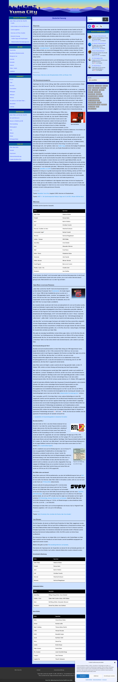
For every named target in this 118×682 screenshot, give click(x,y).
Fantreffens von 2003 (45, 168)
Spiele (99, 102)
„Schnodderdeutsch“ (44, 48)
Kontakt (12, 150)
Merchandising (14, 124)
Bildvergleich (13, 127)
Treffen (104, 104)
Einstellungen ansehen (109, 676)
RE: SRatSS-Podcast (96, 65)
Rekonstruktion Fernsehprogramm (20, 42)
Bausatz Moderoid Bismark (98, 51)
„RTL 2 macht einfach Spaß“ (44, 445)
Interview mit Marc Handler (18, 33)
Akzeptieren (83, 676)
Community (96, 87)
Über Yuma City (18, 670)
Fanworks (97, 92)
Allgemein (98, 85)
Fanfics (90, 92)
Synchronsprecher (94, 104)
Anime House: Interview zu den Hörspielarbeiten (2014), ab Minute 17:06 (52, 75)
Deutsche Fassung (59, 18)
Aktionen (12, 94)
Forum (11, 79)
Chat (11, 82)
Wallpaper (12, 91)
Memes (12, 97)
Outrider (12, 59)
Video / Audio (13, 68)
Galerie (12, 65)
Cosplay (103, 87)
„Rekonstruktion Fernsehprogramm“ (69, 393)
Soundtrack (92, 102)
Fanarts (101, 90)
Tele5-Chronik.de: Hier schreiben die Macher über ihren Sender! (54, 514)
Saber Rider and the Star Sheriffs (18, 21)
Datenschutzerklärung (97, 679)
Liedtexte (12, 71)
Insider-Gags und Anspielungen (19, 38)
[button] (115, 662)
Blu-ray (105, 85)
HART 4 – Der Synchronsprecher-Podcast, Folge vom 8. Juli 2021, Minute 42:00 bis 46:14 (60, 196)
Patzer (11, 136)
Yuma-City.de (92, 108)
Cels (11, 130)
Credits (12, 23)
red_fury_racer (97, 40)
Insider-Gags (61, 146)
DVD (82, 475)
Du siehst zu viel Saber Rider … (18, 100)
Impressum (104, 679)
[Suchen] (105, 19)
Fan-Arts (12, 85)
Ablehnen (96, 676)
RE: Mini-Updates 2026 (97, 58)
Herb (95, 63)
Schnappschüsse (14, 139)
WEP (97, 106)
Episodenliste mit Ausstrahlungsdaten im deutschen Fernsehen (51, 417)
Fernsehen (91, 94)
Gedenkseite (55, 291)
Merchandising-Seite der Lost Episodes (58, 545)
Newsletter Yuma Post (43, 193)
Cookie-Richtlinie (89, 679)
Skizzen (12, 133)
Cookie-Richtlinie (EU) (15, 159)
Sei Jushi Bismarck (14, 118)
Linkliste (12, 106)
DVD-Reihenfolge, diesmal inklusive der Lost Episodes (52, 498)
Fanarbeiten (13, 88)
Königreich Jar (13, 56)
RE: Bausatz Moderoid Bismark (99, 36)
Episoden (12, 62)
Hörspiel (99, 94)
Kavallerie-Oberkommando (17, 53)
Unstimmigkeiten (15, 29)
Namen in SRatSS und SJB (16, 121)
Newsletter (13, 103)
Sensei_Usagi (96, 48)
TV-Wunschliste (47, 482)
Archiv (89, 78)
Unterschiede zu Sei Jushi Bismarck (20, 26)
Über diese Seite (14, 147)
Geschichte (13, 50)
